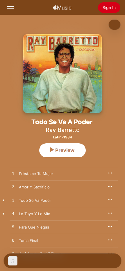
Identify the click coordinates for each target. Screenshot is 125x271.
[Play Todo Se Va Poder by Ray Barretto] (13, 200)
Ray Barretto (63, 129)
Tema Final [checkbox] (28, 240)
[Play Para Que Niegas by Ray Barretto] (13, 227)
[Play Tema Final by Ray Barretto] (13, 240)
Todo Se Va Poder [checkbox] (35, 200)
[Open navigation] (10, 7)
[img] (62, 7)
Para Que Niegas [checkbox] (34, 227)
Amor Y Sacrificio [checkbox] (34, 187)
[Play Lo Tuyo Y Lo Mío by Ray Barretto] (13, 213)
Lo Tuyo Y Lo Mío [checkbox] (34, 213)
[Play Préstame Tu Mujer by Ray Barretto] (13, 173)
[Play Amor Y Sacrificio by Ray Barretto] (13, 187)
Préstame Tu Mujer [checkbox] (36, 173)
